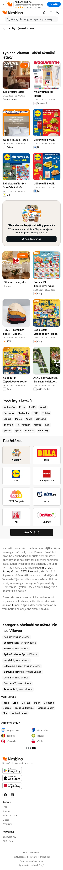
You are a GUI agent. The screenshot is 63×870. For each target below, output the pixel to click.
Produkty (7, 823)
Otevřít (54, 4)
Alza (42, 571)
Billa (44, 567)
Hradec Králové (19, 713)
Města (5, 819)
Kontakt (6, 811)
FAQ (4, 806)
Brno (15, 703)
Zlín (5, 713)
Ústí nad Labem (45, 708)
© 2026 (31, 852)
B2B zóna (7, 841)
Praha (6, 703)
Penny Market (11, 571)
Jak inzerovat (9, 836)
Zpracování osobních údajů (31, 865)
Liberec (7, 708)
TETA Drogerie (30, 571)
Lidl (50, 567)
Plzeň (37, 703)
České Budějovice (24, 708)
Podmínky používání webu (31, 861)
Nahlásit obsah (10, 815)
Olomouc (49, 703)
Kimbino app (19, 605)
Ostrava (26, 703)
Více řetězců (32, 532)
